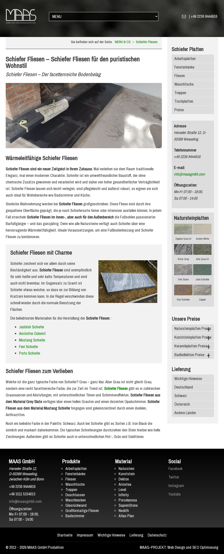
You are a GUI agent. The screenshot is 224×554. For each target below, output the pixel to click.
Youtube (174, 494)
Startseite (64, 535)
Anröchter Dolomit (32, 333)
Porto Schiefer (29, 353)
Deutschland (183, 387)
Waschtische (184, 84)
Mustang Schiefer (32, 340)
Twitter (173, 477)
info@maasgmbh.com (189, 174)
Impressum (85, 535)
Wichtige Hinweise (188, 378)
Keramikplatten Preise (190, 346)
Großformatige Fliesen (82, 510)
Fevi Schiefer (28, 346)
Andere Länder (185, 412)
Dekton (124, 479)
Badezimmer (74, 516)
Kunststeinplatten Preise (192, 337)
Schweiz (180, 395)
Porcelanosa (128, 500)
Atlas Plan (126, 516)
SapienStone (128, 505)
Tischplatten (183, 101)
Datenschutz (157, 535)
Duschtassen (75, 495)
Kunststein (127, 474)
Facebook (175, 468)
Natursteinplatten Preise (192, 328)
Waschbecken (75, 500)
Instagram (176, 485)
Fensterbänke (184, 67)
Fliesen (179, 75)
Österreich (182, 404)
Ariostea (125, 484)
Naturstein (126, 468)
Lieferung (136, 535)
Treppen (180, 92)
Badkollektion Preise (189, 354)
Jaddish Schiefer (31, 327)
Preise (179, 110)
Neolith (124, 510)
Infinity (124, 495)
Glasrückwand (76, 505)
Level (122, 489)
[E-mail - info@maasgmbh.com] (184, 16)
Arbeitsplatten (185, 58)
